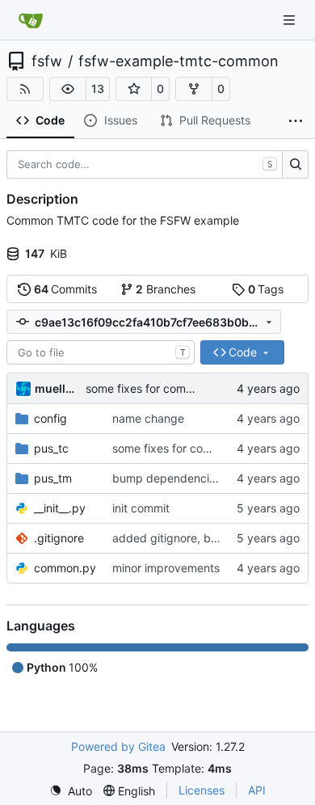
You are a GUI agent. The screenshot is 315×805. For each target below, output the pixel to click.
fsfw (47, 61)
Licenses (201, 790)
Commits (66, 289)
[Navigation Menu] (291, 19)
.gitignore (59, 538)
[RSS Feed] (25, 89)
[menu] (70, 791)
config (50, 418)
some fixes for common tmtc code (176, 388)
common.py (65, 568)
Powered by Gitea (118, 746)
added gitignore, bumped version (200, 538)
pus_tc (51, 448)
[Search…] (295, 164)
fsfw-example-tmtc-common (178, 61)
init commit (141, 508)
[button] (67, 89)
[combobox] (100, 352)
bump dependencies (166, 478)
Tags (266, 289)
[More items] (296, 121)
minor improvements (166, 568)
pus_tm (53, 478)
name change (148, 418)
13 (97, 88)
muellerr (57, 388)
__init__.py (60, 508)
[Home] (30, 20)
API (257, 790)
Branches (165, 289)
